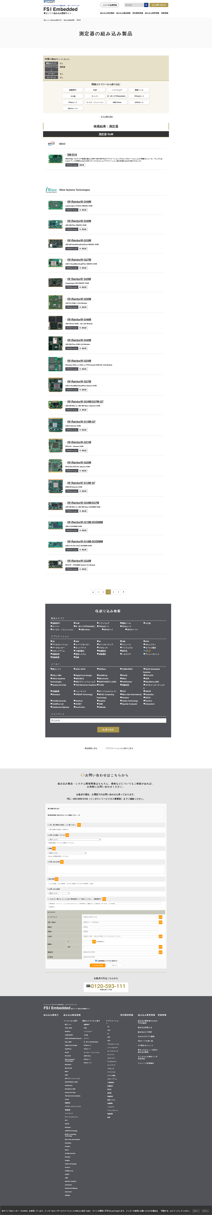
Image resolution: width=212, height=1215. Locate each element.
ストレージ (126, 644)
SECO (147, 697)
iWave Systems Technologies (70, 1060)
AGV (77, 641)
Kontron (148, 701)
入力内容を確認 (97, 965)
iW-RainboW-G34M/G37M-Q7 (85, 401)
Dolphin (102, 701)
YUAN (101, 685)
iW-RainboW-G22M (79, 560)
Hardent (125, 697)
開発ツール (139, 90)
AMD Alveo (117, 102)
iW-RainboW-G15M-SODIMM (85, 522)
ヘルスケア (126, 654)
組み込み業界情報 (152, 13)
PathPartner (127, 681)
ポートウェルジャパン (107, 691)
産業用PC (73, 90)
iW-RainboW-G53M (79, 360)
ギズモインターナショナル (73, 1106)
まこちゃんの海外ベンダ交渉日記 (148, 1057)
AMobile (102, 707)
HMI (123, 641)
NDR (147, 678)
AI (100, 641)
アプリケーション (112, 1022)
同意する (196, 1211)
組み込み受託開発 (107, 13)
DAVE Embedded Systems (73, 1038)
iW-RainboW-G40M (79, 220)
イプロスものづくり (71, 903)
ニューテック (81, 691)
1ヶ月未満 (53, 883)
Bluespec (56, 694)
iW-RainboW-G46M (79, 319)
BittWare (102, 669)
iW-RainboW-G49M (79, 201)
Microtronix (103, 678)
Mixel (124, 678)
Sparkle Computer (129, 704)
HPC (147, 641)
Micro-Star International (132, 694)
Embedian (149, 694)
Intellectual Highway (60, 707)
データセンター (58, 647)
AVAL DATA (80, 669)
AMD (101, 704)
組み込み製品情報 (123, 13)
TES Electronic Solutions (86, 685)
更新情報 (164, 13)
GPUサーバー (73, 108)
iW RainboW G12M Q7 (81, 482)
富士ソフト (56, 669)
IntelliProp (103, 675)
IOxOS (124, 675)
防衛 (77, 657)
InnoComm (80, 707)
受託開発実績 (137, 13)
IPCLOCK (149, 675)
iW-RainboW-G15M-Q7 (81, 421)
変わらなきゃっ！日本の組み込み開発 (148, 1051)
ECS (124, 691)
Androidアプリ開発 (146, 1036)
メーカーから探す (71, 1021)
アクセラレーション (60, 644)
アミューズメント (152, 654)
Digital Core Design (84, 675)
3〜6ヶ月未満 (71, 883)
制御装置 (55, 657)
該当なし (52, 907)
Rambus (79, 701)
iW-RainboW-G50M (79, 298)
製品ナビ (90, 903)
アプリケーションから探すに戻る (119, 748)
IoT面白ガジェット (145, 1045)
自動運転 (102, 654)
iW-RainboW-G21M (79, 442)
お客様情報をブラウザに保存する (107, 961)
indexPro (82, 903)
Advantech (149, 704)
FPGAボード (139, 96)
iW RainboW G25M (79, 278)
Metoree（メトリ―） (56, 903)
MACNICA (80, 678)
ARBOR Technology (84, 694)
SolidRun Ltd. (58, 704)
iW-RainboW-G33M (79, 240)
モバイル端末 (150, 647)
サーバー (95, 96)
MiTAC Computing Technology (70, 1135)
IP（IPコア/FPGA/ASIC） (117, 96)
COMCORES (127, 669)
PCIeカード (73, 102)
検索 (146, 5)
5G (53, 641)
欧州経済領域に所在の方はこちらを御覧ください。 (63, 815)
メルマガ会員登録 (109, 5)
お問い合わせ (160, 5)
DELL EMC (57, 675)
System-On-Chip (59, 685)
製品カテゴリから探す (91, 1021)
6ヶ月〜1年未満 (83, 883)
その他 (72, 96)
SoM (95, 90)
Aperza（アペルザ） (102, 903)
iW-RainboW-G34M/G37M (83, 502)
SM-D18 (72, 154)
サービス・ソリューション (95, 102)
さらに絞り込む (107, 116)
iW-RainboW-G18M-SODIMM (85, 541)
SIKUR (148, 691)
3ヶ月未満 (62, 883)
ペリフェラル (127, 647)
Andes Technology (130, 701)
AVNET (79, 704)
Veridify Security (59, 701)
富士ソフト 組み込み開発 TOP (53, 20)
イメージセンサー (83, 644)
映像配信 (102, 651)
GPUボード (139, 102)
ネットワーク (81, 647)
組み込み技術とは (145, 1027)
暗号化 (124, 651)
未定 (91, 883)
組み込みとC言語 (145, 1032)
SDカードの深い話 (145, 1041)
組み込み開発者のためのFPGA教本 (148, 1022)
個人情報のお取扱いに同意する (59, 829)
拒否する (205, 1211)
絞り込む (108, 730)
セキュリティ (150, 644)
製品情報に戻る (91, 748)
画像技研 (125, 685)
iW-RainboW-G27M (79, 259)
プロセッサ (103, 647)
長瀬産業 (55, 691)
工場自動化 (80, 651)
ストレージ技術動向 (146, 1063)
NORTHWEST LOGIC (107, 681)
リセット (114, 965)
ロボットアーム (58, 651)
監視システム (81, 654)
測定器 (148, 651)
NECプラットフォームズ (85, 681)
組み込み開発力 (51, 1015)
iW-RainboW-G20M (79, 462)
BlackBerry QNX (152, 681)
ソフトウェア (117, 90)
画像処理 (55, 654)
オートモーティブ (106, 644)
